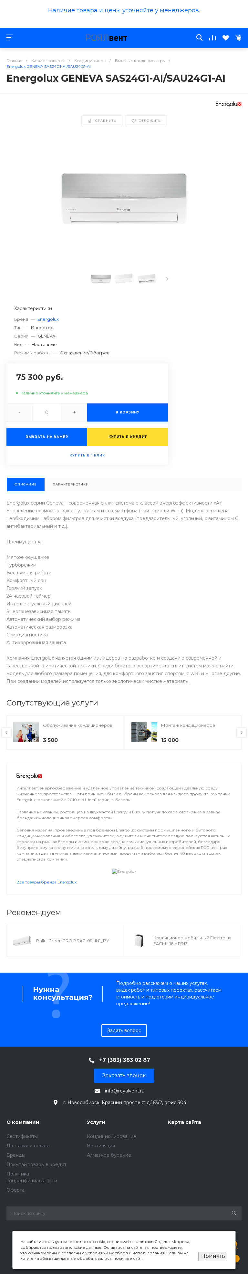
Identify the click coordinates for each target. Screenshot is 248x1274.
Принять (213, 1256)
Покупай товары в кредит (36, 1164)
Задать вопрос (124, 1030)
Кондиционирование (111, 1136)
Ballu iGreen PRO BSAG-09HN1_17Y (72, 940)
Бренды (15, 1155)
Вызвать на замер (47, 437)
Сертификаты (22, 1136)
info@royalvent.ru (125, 1091)
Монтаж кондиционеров (188, 725)
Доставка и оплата (28, 1146)
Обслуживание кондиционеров (77, 725)
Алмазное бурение (109, 1155)
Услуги (96, 1122)
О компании (22, 1122)
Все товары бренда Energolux (46, 882)
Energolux (48, 319)
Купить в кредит (127, 437)
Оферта (15, 1190)
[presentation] (167, 279)
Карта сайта (184, 1122)
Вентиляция (101, 1146)
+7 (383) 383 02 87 (124, 1060)
